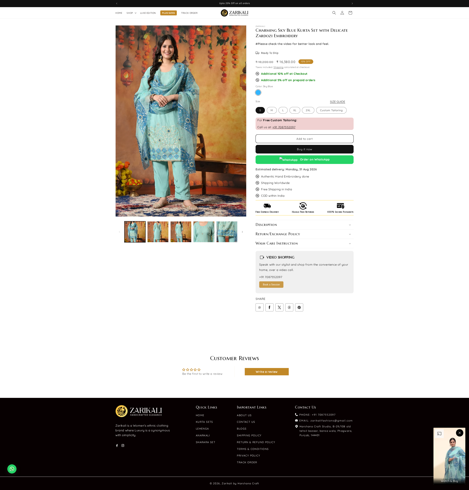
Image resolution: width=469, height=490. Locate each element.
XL (294, 110)
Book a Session (271, 284)
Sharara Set (205, 442)
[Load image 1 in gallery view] (134, 231)
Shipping (278, 67)
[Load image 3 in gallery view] (180, 231)
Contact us (246, 422)
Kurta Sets (204, 422)
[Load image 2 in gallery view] (157, 231)
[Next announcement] (352, 3)
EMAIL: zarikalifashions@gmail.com (326, 420)
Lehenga (202, 428)
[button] (131, 12)
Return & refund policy (256, 442)
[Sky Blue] (258, 92)
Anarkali (203, 435)
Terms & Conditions (253, 449)
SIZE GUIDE (337, 101)
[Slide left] (119, 232)
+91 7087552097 (283, 127)
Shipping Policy (249, 435)
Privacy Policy (248, 455)
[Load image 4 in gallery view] (203, 231)
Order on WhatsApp (314, 159)
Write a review (266, 371)
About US (244, 415)
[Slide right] (242, 232)
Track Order (247, 462)
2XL (308, 110)
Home (200, 415)
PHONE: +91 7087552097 (317, 414)
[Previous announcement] (117, 3)
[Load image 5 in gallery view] (226, 231)
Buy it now (304, 149)
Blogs (241, 428)
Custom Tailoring (331, 110)
